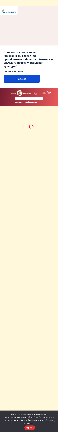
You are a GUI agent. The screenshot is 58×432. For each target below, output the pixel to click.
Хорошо (30, 427)
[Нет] (54, 421)
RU (49, 92)
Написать (22, 78)
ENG (44, 92)
